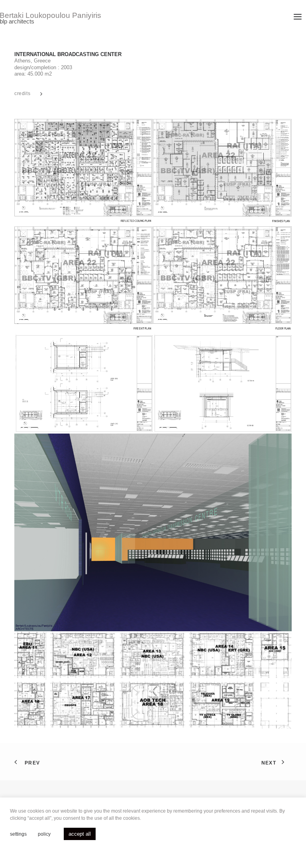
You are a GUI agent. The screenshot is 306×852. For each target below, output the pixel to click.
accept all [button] (80, 834)
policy (44, 834)
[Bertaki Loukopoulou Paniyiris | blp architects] (64, 19)
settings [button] (18, 834)
